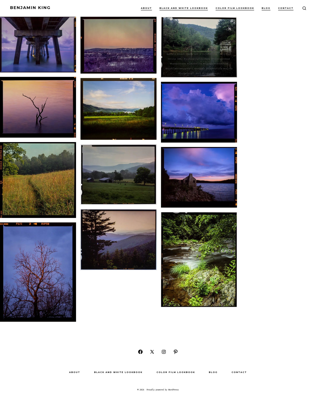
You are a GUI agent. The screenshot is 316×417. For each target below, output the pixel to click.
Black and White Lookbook (183, 8)
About (146, 8)
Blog (266, 8)
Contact (285, 8)
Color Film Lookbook (235, 8)
